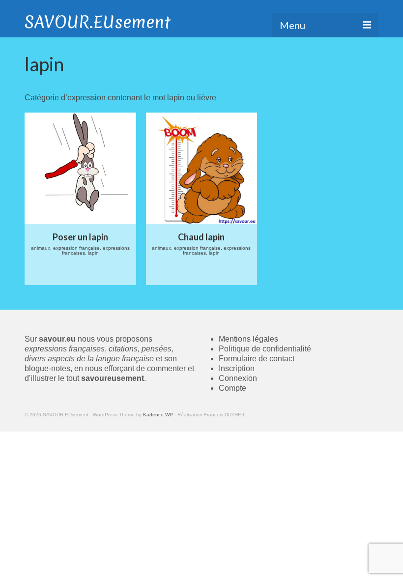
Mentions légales (248, 339)
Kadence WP (158, 414)
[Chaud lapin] (202, 168)
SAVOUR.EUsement (98, 22)
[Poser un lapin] (80, 168)
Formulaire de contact (256, 358)
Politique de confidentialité (265, 349)
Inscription (237, 368)
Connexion (238, 378)
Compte (232, 388)
